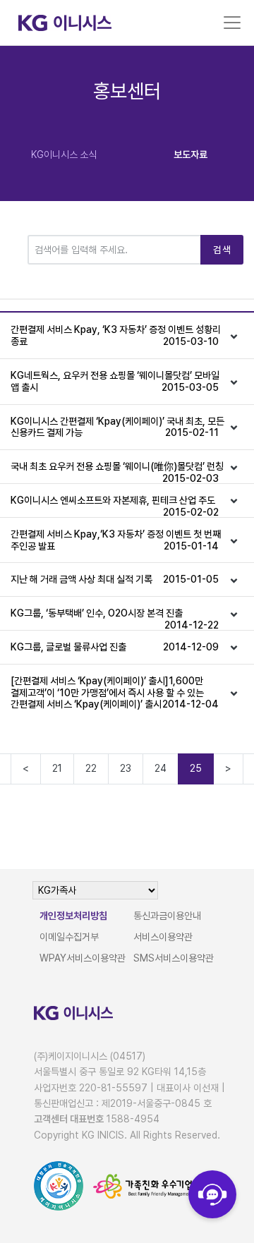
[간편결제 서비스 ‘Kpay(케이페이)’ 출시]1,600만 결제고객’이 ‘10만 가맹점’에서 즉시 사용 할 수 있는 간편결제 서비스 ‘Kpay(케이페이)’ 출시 (115, 692)
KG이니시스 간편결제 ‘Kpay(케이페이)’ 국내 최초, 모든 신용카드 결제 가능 (117, 427)
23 (125, 768)
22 (91, 768)
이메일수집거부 (69, 936)
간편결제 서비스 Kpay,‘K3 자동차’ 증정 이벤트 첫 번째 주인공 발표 (116, 540)
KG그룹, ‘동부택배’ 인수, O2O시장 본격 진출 (115, 618)
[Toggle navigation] (232, 22)
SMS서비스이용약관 (173, 958)
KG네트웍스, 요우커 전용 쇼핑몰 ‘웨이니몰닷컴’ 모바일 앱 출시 (115, 381)
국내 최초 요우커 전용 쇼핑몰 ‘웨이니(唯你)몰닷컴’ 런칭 (117, 472)
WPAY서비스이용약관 (83, 958)
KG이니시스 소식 (64, 154)
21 (57, 768)
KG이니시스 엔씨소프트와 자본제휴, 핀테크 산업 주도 (115, 506)
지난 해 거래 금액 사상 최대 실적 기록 (115, 579)
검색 (222, 249)
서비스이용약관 (163, 936)
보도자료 (190, 154)
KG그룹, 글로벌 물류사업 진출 (115, 647)
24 (161, 768)
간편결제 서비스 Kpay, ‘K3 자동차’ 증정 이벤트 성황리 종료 (116, 335)
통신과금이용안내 (167, 915)
